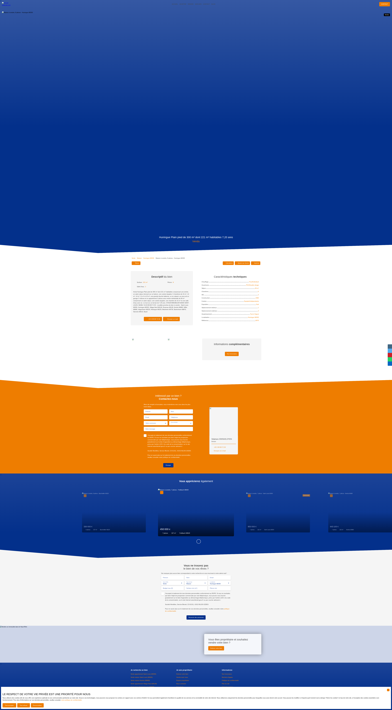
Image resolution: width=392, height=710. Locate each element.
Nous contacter (181, 683)
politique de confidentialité (171, 457)
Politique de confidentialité (230, 680)
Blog (213, 4)
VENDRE (191, 4)
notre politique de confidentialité (71, 700)
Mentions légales (227, 677)
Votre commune (151, 423)
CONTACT (206, 4)
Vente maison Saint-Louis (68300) (142, 677)
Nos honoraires (227, 674)
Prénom (147, 411)
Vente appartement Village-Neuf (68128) (144, 683)
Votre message (150, 429)
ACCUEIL (175, 4)
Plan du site (225, 683)
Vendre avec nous (182, 677)
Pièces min (213, 588)
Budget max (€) (168, 588)
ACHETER (182, 4)
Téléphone (174, 417)
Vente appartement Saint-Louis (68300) (143, 674)
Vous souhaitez (174, 422)
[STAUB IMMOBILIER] (8, 4)
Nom (172, 411)
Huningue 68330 (148, 258)
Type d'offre (165, 582)
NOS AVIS (198, 4)
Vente (133, 258)
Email (147, 417)
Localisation (212, 582)
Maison (139, 258)
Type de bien (189, 582)
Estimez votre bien (182, 674)
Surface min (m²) (191, 588)
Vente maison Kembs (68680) (140, 680)
